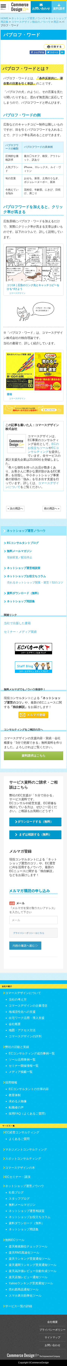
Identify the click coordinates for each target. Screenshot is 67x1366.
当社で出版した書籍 (17, 623)
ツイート (54, 52)
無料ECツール (14, 1239)
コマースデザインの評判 (25, 1036)
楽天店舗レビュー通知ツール (28, 1277)
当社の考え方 (18, 999)
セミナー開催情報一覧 (24, 1065)
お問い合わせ (52, 1345)
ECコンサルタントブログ (23, 542)
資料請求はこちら (33, 755)
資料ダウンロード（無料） (23, 593)
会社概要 (15, 1024)
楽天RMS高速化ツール (24, 1252)
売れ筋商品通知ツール (24, 1289)
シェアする (38, 52)
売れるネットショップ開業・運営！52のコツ (35, 582)
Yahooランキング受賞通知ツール (31, 1283)
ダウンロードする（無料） (35, 821)
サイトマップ (52, 1337)
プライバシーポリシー (52, 1329)
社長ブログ (16, 1192)
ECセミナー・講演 (17, 1176)
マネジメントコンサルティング (26, 1149)
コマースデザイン (17, 293)
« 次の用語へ (15, 508)
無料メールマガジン (19, 551)
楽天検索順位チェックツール (28, 1246)
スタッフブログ (19, 1198)
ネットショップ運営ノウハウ (28, 18)
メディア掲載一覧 (21, 1071)
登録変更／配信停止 (19, 557)
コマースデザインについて (23, 993)
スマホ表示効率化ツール (25, 1295)
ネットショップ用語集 (21, 601)
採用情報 (11, 1082)
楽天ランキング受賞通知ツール (29, 1258)
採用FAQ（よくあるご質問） (28, 1113)
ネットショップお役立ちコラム (26, 576)
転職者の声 (16, 1107)
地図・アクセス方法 (22, 1030)
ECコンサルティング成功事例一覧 (32, 1053)
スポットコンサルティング (23, 1158)
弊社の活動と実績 (17, 1047)
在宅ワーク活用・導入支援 (26, 1017)
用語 (56, 21)
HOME (4, 18)
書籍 (9, 394)
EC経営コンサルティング (22, 1132)
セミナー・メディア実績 (20, 631)
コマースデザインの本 (20, 1167)
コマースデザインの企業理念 (28, 1005)
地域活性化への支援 (22, 1011)
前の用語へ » (51, 508)
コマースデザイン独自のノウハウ (30, 21)
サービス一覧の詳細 (18, 1306)
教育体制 (15, 1095)
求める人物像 (18, 1101)
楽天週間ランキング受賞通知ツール (32, 1264)
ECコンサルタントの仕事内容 (29, 1089)
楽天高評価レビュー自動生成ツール (32, 1271)
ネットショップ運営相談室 (23, 567)
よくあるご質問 (19, 1138)
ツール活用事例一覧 (22, 1059)
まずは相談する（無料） (35, 834)
